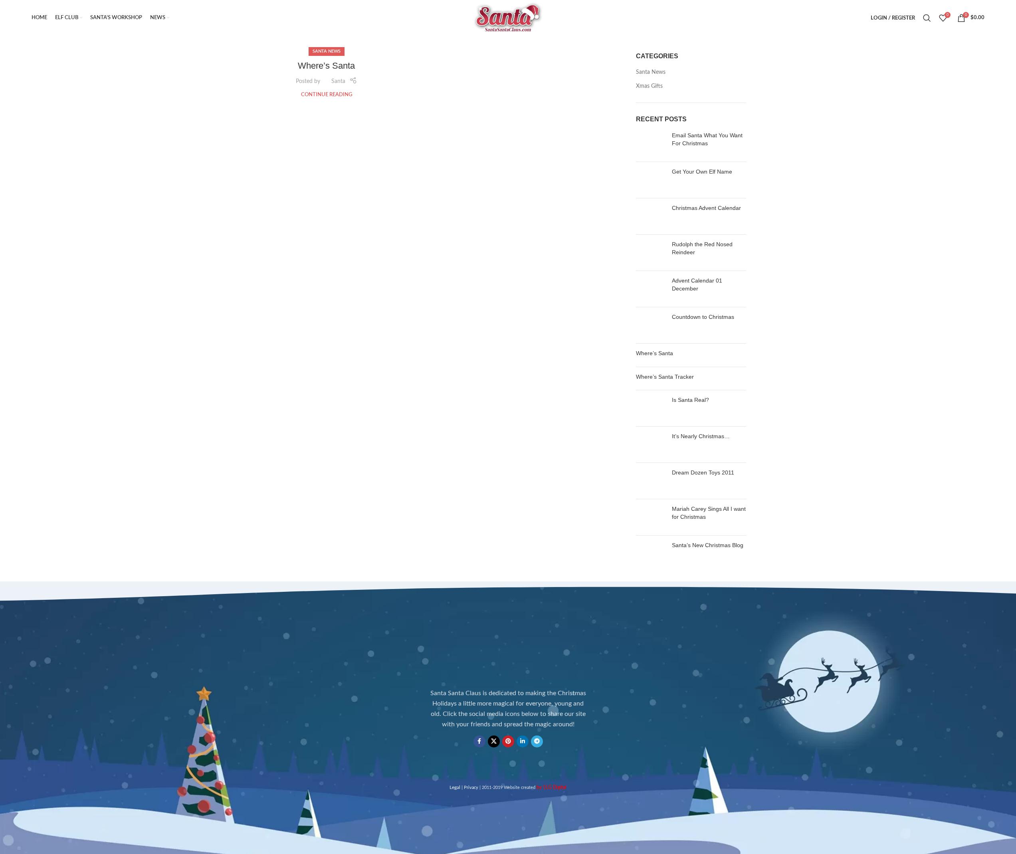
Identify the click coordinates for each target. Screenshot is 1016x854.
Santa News (327, 51)
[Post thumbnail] (651, 144)
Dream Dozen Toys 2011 (703, 472)
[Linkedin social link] (523, 741)
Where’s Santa (326, 66)
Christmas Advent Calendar (706, 208)
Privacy (471, 787)
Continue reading (326, 94)
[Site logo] (508, 18)
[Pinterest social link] (508, 741)
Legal (455, 787)
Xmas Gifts (649, 86)
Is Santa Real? (690, 400)
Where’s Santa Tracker (665, 377)
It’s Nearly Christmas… (701, 436)
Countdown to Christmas (703, 317)
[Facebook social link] (479, 741)
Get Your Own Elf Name (702, 171)
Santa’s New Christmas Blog (707, 545)
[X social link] (494, 741)
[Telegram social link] (537, 741)
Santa (338, 81)
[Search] (927, 18)
